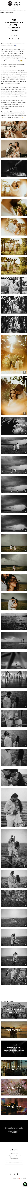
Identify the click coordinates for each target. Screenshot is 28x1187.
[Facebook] (17, 1174)
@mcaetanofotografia (14, 1128)
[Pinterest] (10, 1174)
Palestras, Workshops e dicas (6, 12)
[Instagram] (14, 1174)
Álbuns (6, 10)
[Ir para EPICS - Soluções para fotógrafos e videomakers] (19, 1178)
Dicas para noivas (18, 10)
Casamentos (11, 10)
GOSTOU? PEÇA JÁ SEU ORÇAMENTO (14, 1162)
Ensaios (24, 10)
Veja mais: (2, 10)
